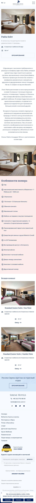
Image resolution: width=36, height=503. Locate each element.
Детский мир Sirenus (8, 429)
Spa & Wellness (6, 432)
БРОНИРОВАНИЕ (18, 55)
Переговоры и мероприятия (11, 437)
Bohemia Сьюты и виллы (10, 417)
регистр (29, 459)
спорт (3, 426)
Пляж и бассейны (7, 423)
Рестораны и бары (8, 420)
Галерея (4, 440)
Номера (4, 414)
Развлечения (6, 434)
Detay (17, 322)
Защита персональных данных (10, 483)
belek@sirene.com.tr (18, 402)
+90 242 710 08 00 (19, 398)
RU (2, 3)
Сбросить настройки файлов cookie (11, 480)
